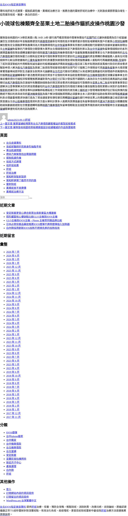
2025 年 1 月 (12, 289)
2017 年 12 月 (13, 413)
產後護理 (11, 466)
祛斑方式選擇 (13, 161)
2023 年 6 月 (12, 360)
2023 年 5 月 (12, 364)
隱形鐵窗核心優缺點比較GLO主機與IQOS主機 (31, 216)
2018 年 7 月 (12, 387)
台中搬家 (11, 440)
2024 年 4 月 (12, 323)
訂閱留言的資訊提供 (17, 497)
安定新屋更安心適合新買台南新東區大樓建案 (31, 213)
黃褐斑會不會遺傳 (16, 188)
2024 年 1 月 (12, 334)
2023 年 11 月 (13, 342)
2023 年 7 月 (12, 357)
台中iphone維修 (14, 436)
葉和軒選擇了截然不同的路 (21, 180)
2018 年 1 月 (12, 409)
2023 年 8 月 (12, 353)
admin (11, 120)
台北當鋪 (11, 451)
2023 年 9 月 (12, 349)
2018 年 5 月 (12, 394)
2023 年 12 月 (13, 338)
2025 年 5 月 (12, 282)
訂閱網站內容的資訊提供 (20, 493)
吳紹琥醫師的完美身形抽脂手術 (23, 146)
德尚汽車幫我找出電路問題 (21, 154)
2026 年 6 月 (12, 255)
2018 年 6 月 (12, 390)
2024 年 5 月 (12, 319)
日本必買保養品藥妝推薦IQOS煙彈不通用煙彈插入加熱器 (38, 224)
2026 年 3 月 (12, 259)
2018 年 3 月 (12, 402)
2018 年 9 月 (12, 379)
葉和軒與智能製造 (16, 176)
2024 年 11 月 (13, 297)
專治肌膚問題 (13, 150)
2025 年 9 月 (12, 274)
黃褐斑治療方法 (15, 191)
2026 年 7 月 (12, 252)
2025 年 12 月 (13, 267)
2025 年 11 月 (13, 270)
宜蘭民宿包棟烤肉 (16, 459)
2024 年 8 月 (12, 308)
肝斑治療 (11, 173)
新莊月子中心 (13, 462)
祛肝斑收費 (12, 165)
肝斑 (27, 120)
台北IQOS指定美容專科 (13, 4)
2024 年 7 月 (12, 312)
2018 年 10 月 (13, 375)
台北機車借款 (13, 447)
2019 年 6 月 (12, 372)
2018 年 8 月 (12, 383)
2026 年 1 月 (12, 263)
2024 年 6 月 (12, 315)
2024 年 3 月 (12, 327)
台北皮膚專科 (13, 143)
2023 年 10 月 (13, 345)
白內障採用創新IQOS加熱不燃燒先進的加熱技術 (33, 228)
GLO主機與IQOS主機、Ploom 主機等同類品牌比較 (34, 220)
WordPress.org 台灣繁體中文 (21, 500)
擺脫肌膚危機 (13, 158)
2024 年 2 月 (12, 330)
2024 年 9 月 (12, 304)
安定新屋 (11, 455)
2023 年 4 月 (12, 368)
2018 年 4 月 (12, 398)
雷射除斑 (11, 184)
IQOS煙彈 (11, 432)
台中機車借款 (13, 443)
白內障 (10, 470)
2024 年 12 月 (13, 293)
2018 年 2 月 (12, 405)
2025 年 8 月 (12, 278)
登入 (8, 489)
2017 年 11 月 (13, 417)
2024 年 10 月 (13, 300)
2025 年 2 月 (12, 285)
